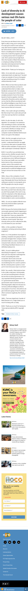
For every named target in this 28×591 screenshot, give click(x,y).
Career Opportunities (8, 555)
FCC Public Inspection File (9, 558)
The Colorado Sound (8, 574)
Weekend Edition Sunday (12, 314)
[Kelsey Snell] (4, 327)
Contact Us (5, 571)
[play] (2, 589)
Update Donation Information (10, 568)
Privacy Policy (6, 561)
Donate (23, 2)
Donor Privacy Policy (7, 565)
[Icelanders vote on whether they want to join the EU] (6, 464)
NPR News (14, 421)
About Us (5, 548)
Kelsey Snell (9, 23)
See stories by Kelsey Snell (17, 358)
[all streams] (26, 589)
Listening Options (7, 552)
